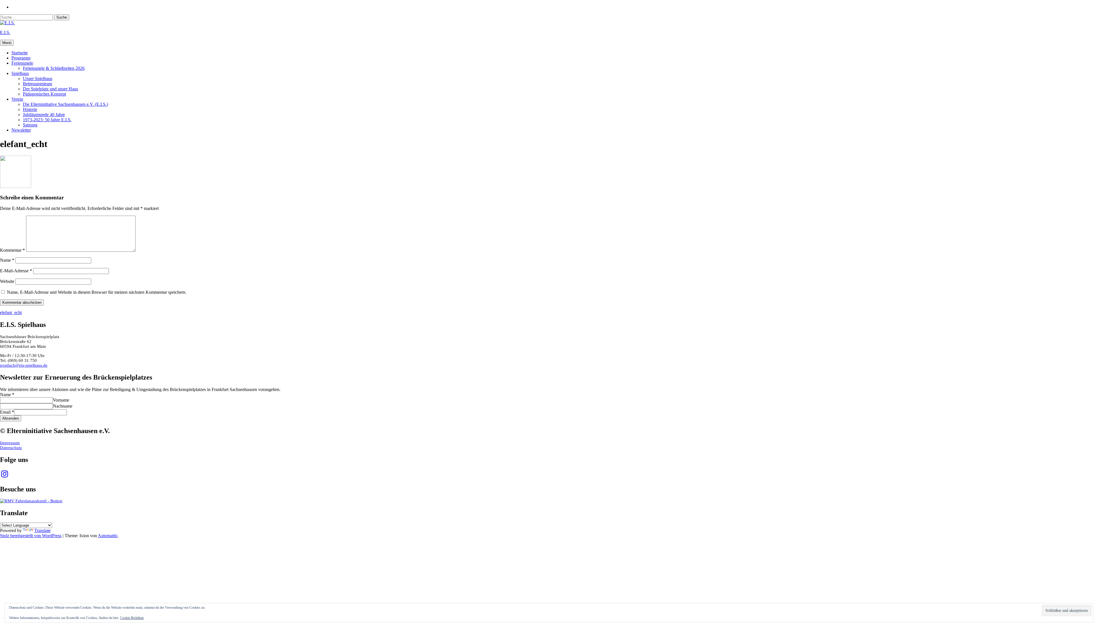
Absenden (10, 418)
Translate (42, 530)
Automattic (108, 535)
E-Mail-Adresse (16, 270)
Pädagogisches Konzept (44, 94)
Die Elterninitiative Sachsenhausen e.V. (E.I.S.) (65, 104)
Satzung (30, 124)
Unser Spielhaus (37, 78)
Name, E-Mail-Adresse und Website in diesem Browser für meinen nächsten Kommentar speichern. (96, 292)
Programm (20, 57)
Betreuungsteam (37, 83)
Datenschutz (11, 447)
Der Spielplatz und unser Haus (50, 88)
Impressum (10, 443)
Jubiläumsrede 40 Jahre (44, 114)
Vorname (61, 400)
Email (7, 412)
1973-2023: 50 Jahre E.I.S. (47, 119)
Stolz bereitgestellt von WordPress (30, 535)
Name (7, 260)
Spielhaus (20, 73)
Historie (30, 109)
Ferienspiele (22, 63)
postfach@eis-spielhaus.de (23, 365)
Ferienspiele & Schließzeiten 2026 (54, 68)
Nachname (62, 406)
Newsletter (21, 130)
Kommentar (12, 250)
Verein (17, 99)
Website (7, 281)
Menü (6, 43)
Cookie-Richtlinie (132, 618)
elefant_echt (11, 312)
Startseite (19, 52)
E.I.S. (5, 32)
